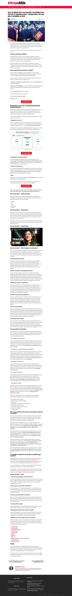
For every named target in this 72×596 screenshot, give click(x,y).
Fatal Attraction (33, 391)
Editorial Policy (44, 594)
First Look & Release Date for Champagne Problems (35, 588)
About (40, 594)
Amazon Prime (31, 7)
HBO (26, 7)
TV (43, 7)
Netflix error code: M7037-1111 (34, 462)
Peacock (22, 7)
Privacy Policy (62, 594)
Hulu (36, 7)
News (13, 7)
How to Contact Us (51, 594)
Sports (40, 7)
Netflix (17, 7)
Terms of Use (57, 594)
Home (9, 7)
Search (63, 7)
